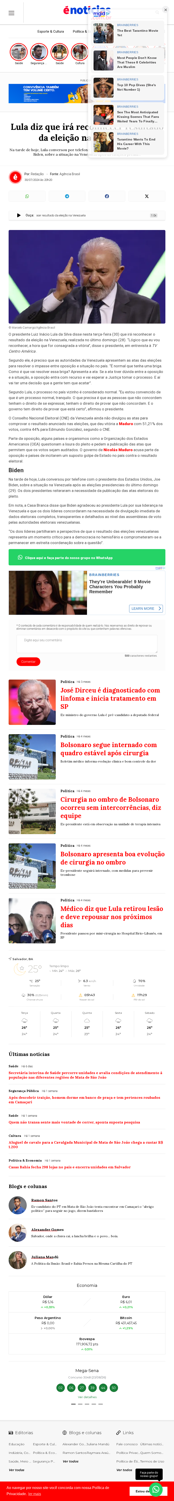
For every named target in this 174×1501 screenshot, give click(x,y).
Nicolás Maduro (118, 450)
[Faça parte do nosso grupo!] (156, 1489)
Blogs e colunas (28, 1186)
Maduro (126, 423)
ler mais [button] (34, 1494)
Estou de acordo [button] (148, 1491)
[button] (73, 1404)
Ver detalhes (87, 1397)
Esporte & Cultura (51, 31)
